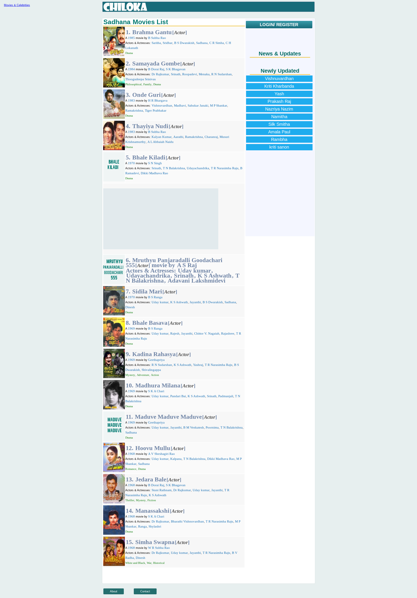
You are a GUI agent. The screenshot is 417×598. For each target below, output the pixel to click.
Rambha (279, 139)
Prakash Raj (279, 101)
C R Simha (216, 43)
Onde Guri (146, 94)
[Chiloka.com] (125, 7)
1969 (131, 328)
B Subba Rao (157, 38)
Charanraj (211, 137)
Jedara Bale (150, 479)
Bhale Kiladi (148, 157)
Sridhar (167, 43)
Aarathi (178, 137)
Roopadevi (189, 74)
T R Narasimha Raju (224, 168)
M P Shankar (218, 105)
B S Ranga (155, 297)
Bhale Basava (149, 322)
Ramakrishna (134, 110)
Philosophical (133, 84)
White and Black (135, 562)
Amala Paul (279, 131)
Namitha (279, 116)
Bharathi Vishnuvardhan (187, 521)
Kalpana (176, 459)
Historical (159, 562)
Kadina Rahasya (154, 354)
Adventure (143, 375)
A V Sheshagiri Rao (161, 454)
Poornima (212, 427)
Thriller (129, 500)
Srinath (175, 74)
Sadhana (202, 43)
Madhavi (180, 105)
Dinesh (130, 307)
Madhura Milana (157, 385)
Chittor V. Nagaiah (206, 333)
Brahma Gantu (152, 32)
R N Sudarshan (221, 74)
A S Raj (187, 265)
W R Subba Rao (159, 547)
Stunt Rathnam (162, 490)
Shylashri (155, 526)
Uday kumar (194, 270)
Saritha (156, 43)
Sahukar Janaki (198, 105)
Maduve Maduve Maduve (168, 416)
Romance (130, 469)
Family (147, 84)
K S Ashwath (215, 275)
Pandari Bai (178, 396)
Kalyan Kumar (162, 137)
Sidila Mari (147, 291)
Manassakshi (152, 510)
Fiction (151, 500)
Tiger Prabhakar (155, 110)
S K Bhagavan (175, 69)
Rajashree (227, 333)
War (149, 562)
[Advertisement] (160, 218)
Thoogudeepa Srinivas (140, 79)
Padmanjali (225, 396)
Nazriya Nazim (279, 109)
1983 (131, 100)
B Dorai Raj (156, 69)
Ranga (142, 526)
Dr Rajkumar (160, 74)
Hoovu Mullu (152, 448)
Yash (279, 93)
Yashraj (198, 365)
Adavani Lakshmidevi (196, 280)
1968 (131, 454)
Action (155, 375)
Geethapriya (156, 360)
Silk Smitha (279, 124)
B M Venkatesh (193, 427)
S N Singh (155, 163)
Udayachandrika (198, 168)
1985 (131, 38)
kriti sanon (279, 147)
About (113, 591)
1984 (131, 69)
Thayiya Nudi (150, 126)
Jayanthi (195, 302)
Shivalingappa (151, 370)
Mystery (130, 375)
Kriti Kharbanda (279, 86)
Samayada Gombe (156, 63)
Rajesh (174, 333)
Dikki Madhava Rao (154, 173)
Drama (129, 53)
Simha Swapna (154, 542)
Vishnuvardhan (162, 105)
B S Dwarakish (184, 43)
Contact (145, 591)
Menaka (204, 74)
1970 (131, 163)
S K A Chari (156, 391)
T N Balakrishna (174, 168)
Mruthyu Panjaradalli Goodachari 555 (174, 262)
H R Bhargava (157, 100)
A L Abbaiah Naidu (160, 142)
